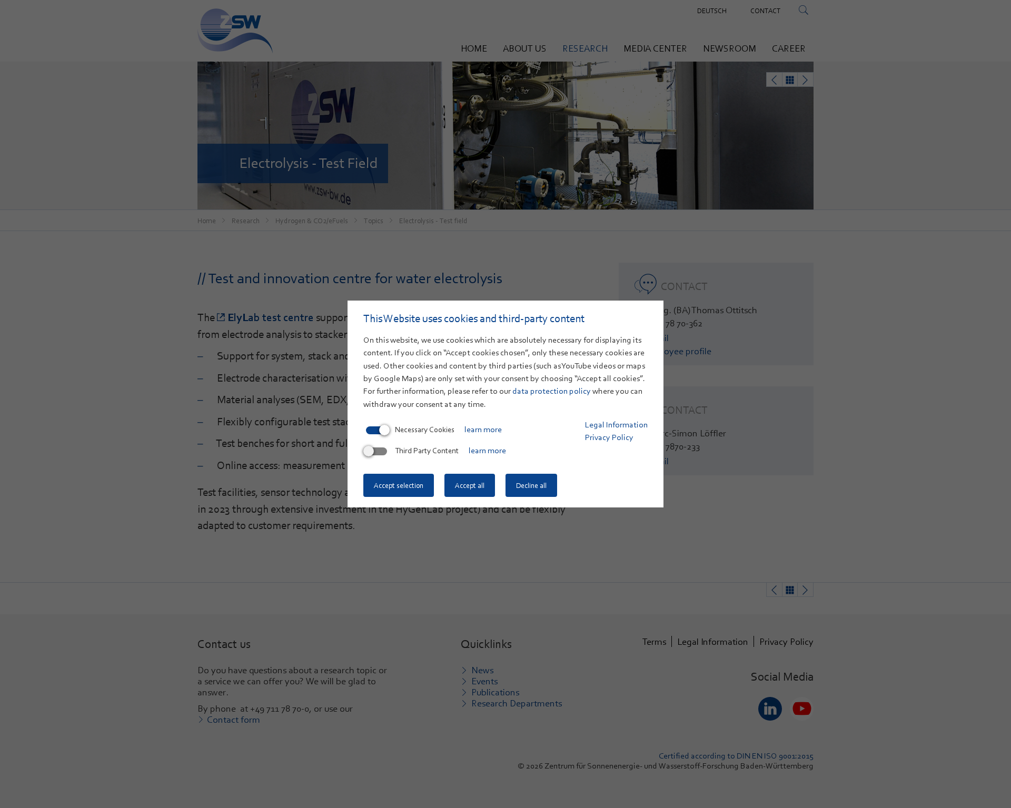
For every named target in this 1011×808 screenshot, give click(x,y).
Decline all (531, 485)
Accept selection (398, 485)
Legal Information (616, 425)
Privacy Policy (609, 437)
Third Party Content (427, 450)
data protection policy (551, 391)
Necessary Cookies (424, 429)
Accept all (469, 485)
